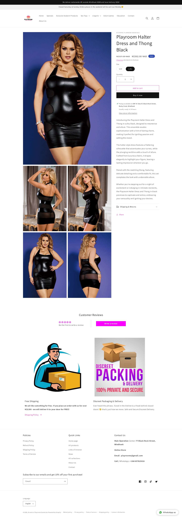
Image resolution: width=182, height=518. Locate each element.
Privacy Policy (28, 441)
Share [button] (121, 214)
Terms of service (91, 512)
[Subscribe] (64, 481)
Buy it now (138, 95)
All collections (74, 458)
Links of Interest (75, 450)
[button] (85, 15)
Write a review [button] (110, 323)
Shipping (119, 60)
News (71, 454)
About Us (72, 463)
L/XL (130, 69)
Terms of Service (29, 454)
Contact (72, 467)
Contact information (118, 512)
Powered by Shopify (54, 512)
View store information (128, 113)
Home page (73, 441)
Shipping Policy (32, 415)
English (28, 504)
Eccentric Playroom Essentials (38, 512)
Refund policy (67, 512)
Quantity (119, 74)
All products (73, 445)
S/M (122, 69)
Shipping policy (104, 512)
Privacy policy (79, 512)
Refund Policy (28, 445)
